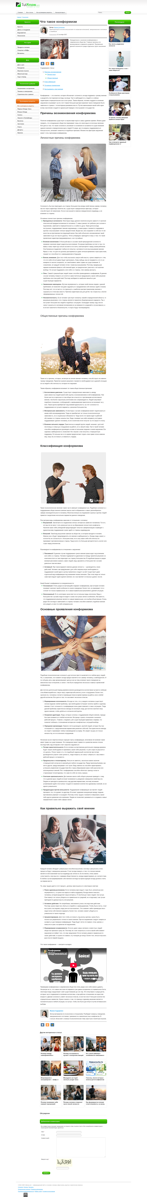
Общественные (52, 78)
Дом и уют (21, 65)
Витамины (21, 53)
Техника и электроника (25, 91)
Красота (20, 27)
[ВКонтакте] (42, 63)
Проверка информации (37, 1189)
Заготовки (21, 124)
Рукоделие (21, 68)
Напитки (20, 133)
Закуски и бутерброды (25, 118)
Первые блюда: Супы (24, 109)
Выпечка (20, 121)
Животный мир (22, 74)
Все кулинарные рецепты (44, 12)
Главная (20, 12)
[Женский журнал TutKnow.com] (28, 5)
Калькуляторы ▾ (60, 12)
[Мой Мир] (52, 63)
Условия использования (49, 1191)
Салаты (20, 115)
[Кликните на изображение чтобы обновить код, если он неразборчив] (64, 1166)
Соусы (20, 127)
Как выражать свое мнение (53, 89)
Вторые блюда (22, 112)
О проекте (20, 1187)
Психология (25, 17)
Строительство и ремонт (26, 94)
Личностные (51, 74)
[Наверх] (26, 1195)
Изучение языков (23, 71)
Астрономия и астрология (26, 88)
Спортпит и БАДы (23, 50)
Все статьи (29, 12)
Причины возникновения (52, 72)
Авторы (26, 1187)
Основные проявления (52, 85)
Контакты (31, 1187)
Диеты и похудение (24, 30)
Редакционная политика (24, 1189)
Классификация (49, 82)
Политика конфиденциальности (26, 1191)
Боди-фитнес (22, 33)
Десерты (20, 130)
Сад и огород (22, 77)
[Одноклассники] (47, 63)
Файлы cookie (38, 1191)
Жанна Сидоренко (59, 27)
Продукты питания (24, 47)
